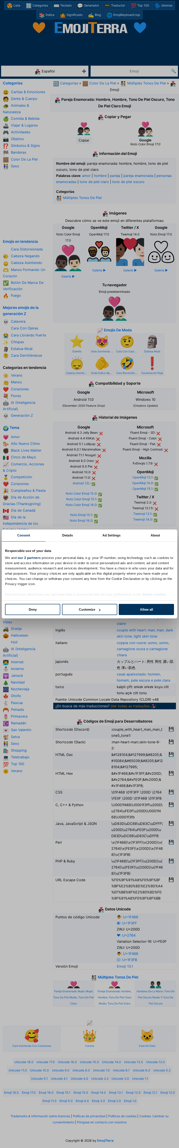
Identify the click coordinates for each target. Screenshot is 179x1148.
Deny (33, 609)
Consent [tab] (23, 535)
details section (154, 594)
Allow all (146, 609)
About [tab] (155, 535)
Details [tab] (67, 535)
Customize (87, 609)
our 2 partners (29, 558)
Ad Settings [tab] (111, 535)
